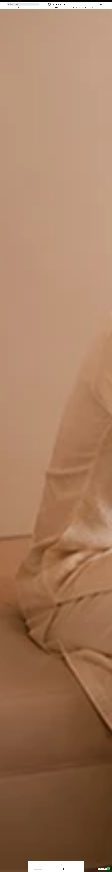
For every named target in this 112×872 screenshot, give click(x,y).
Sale (93, 7)
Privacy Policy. (35, 866)
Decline (72, 869)
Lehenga (41, 7)
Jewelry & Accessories (63, 7)
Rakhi (56, 7)
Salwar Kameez (33, 7)
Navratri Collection (80, 7)
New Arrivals (88, 7)
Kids (51, 7)
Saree (26, 7)
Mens (47, 7)
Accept (55, 869)
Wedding (73, 7)
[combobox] (23, 4)
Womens (20, 7)
